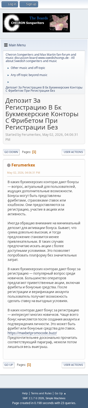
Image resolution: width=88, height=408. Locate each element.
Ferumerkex (23, 165)
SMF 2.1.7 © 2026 (33, 398)
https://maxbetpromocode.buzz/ (32, 333)
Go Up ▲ (60, 393)
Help (25, 393)
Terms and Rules (41, 393)
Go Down (11, 152)
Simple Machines (55, 398)
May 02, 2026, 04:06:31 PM (23, 172)
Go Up (8, 365)
